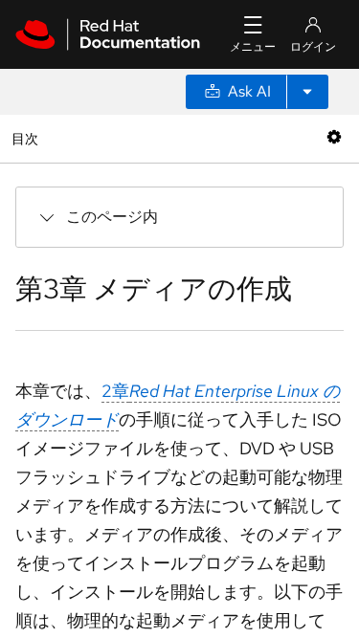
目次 (27, 138)
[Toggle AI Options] (307, 92)
